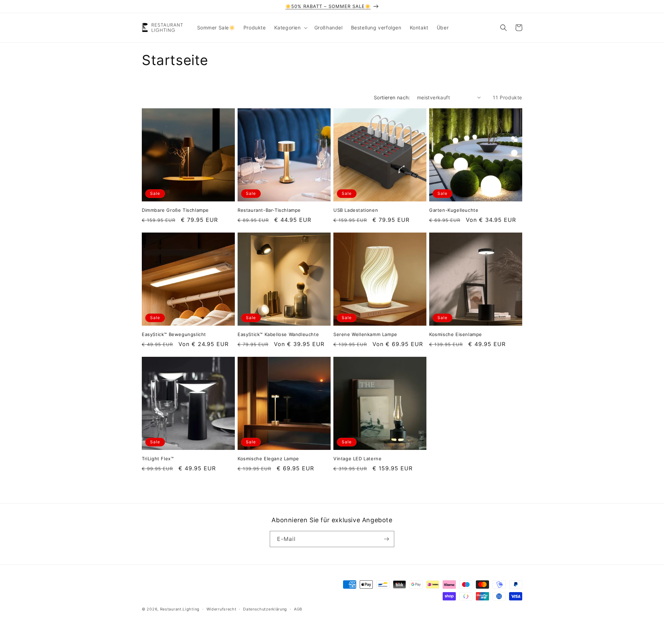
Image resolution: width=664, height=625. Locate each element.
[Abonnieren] (386, 539)
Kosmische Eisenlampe (455, 334)
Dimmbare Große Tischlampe (175, 210)
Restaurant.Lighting (180, 609)
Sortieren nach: (392, 97)
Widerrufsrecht (221, 609)
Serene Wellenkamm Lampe (365, 334)
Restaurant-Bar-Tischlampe (269, 210)
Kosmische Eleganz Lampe (268, 458)
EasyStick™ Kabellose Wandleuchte (278, 334)
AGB (298, 609)
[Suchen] (503, 27)
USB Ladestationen (355, 210)
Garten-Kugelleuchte (453, 210)
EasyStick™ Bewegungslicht (174, 334)
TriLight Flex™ (158, 458)
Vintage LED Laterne (357, 458)
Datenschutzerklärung (265, 609)
